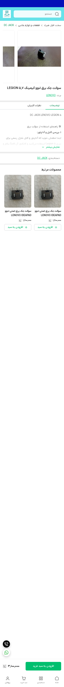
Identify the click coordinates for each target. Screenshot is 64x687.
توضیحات (55, 105)
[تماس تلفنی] (6, 644)
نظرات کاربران (34, 105)
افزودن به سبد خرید (43, 666)
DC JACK (9, 25)
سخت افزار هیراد (52, 25)
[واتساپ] (6, 652)
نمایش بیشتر (53, 147)
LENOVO (51, 95)
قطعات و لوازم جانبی (29, 25)
